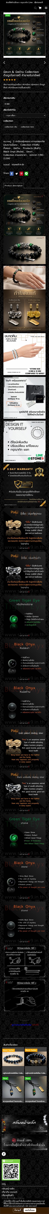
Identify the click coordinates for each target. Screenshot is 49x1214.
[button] (34, 8)
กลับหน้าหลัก (8, 1188)
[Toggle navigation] (46, 8)
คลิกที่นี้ (35, 1024)
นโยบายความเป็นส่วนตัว (17, 1206)
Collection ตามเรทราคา (15, 155)
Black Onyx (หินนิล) (13, 151)
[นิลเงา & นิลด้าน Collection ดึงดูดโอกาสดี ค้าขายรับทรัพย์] (24, 35)
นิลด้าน (17, 148)
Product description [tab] (14, 185)
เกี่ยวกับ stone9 (9, 1191)
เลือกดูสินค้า (8, 1195)
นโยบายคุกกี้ (33, 1206)
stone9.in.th (18, 164)
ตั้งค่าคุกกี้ (17, 1210)
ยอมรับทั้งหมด (30, 1210)
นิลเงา (29, 151)
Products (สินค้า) (32, 148)
